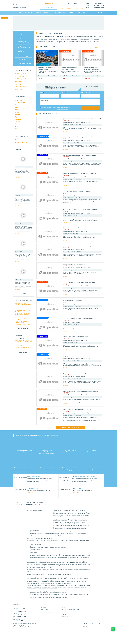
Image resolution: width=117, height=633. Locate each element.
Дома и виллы (71, 322)
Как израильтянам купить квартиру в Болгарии (23, 318)
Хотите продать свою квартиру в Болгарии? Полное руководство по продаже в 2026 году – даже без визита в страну (23, 309)
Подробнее (66, 131)
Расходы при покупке (33, 488)
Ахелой (17, 112)
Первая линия (18, 81)
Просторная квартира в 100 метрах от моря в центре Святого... (81, 227)
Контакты (84, 12)
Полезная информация (56, 12)
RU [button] (102, 12)
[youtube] (102, 605)
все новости (23, 352)
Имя (42, 92)
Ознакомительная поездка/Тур (70, 609)
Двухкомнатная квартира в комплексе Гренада (76, 191)
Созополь (17, 121)
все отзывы (22, 293)
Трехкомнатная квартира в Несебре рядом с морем (77, 373)
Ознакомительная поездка (42, 12)
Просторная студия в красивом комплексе (75, 264)
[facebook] (94, 605)
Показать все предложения (70, 427)
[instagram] (98, 605)
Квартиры (22, 38)
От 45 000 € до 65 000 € (21, 76)
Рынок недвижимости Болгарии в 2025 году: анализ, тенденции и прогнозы (23, 314)
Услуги (24, 12)
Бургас (17, 116)
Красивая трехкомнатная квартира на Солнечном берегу (79, 282)
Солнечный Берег (88, 72)
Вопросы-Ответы (77, 488)
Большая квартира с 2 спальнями (72, 300)
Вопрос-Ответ (30, 12)
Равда (82, 249)
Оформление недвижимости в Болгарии (83, 476)
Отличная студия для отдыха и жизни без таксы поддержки (80, 209)
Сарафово (18, 119)
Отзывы (79, 12)
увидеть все (99, 47)
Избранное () (4, 18)
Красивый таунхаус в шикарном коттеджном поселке (78, 318)
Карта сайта (65, 616)
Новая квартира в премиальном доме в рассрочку (77, 409)
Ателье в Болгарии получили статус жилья (23, 348)
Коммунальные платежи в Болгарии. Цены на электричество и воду (23, 304)
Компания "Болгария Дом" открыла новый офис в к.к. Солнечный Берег (23, 341)
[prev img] (38, 58)
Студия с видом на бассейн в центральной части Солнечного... (81, 137)
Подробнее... (30, 483)
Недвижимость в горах (21, 142)
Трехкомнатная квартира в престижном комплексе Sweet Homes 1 (82, 118)
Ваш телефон (86, 92)
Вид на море (18, 84)
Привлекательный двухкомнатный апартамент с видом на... (80, 173)
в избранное (56, 78)
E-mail (63, 92)
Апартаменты (22, 59)
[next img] (56, 58)
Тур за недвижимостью (33, 476)
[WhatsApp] (69, 6)
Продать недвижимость (69, 12)
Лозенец (17, 126)
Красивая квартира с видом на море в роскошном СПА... (79, 155)
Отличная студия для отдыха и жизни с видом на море (69, 68)
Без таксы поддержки (20, 86)
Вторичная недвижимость (49, 71)
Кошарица (18, 124)
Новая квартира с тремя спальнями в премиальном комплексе (81, 391)
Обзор (16, 128)
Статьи (64, 612)
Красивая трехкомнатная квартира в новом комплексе (92, 68)
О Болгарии (65, 605)
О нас (19, 12)
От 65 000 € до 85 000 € (21, 79)
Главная (15, 12)
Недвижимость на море (21, 139)
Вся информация (23, 328)
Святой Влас (41, 72)
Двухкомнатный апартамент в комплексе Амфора (46, 68)
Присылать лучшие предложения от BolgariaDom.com (55, 107)
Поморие (78, 322)
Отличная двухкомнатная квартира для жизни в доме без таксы (81, 246)
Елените (17, 105)
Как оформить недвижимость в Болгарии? (22, 325)
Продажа (40, 71)
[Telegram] (74, 6)
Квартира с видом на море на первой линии (75, 336)
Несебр (83, 376)
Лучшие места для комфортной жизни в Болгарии (22, 322)
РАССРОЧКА (18, 89)
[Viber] (71, 6)
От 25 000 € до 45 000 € (21, 74)
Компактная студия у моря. (70, 355)
